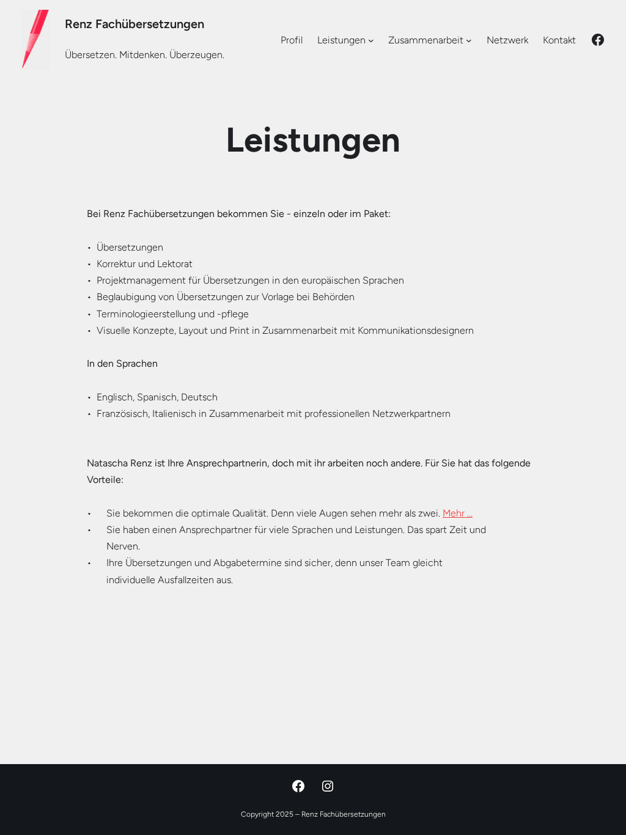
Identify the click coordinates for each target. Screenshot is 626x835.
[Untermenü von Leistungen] (371, 40)
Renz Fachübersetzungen (134, 24)
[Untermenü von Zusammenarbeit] (469, 40)
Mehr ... (458, 513)
